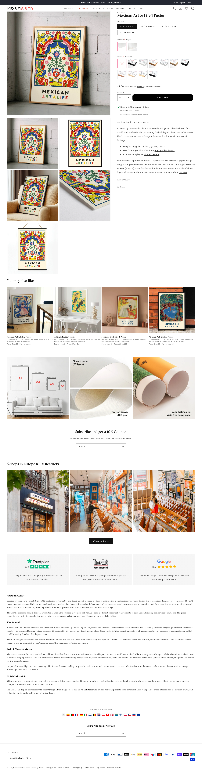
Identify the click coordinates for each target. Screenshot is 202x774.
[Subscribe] (123, 446)
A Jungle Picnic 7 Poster (65, 337)
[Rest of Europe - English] (138, 715)
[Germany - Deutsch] (81, 715)
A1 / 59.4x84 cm (127, 32)
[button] (97, 8)
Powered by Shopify (37, 768)
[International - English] (63, 715)
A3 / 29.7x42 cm (148, 26)
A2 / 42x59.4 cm (169, 26)
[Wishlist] (187, 8)
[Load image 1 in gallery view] (32, 143)
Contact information (114, 767)
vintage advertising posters (60, 690)
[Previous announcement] (64, 2)
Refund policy (89, 767)
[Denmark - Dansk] (112, 715)
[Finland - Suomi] (120, 715)
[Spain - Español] (68, 715)
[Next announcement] (138, 2)
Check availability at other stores (134, 115)
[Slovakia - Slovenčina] (134, 715)
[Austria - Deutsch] (103, 715)
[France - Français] (76, 715)
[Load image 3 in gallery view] (32, 195)
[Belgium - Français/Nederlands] (94, 715)
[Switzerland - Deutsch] (107, 715)
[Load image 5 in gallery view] (32, 248)
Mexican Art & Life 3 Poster (161, 337)
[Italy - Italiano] (85, 715)
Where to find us (101, 541)
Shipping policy (77, 767)
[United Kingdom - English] (98, 715)
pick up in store (152, 154)
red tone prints (112, 690)
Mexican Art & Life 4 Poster (114, 337)
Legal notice (101, 767)
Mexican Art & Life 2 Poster (19, 337)
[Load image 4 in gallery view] (84, 195)
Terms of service (63, 767)
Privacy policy (51, 767)
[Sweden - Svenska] (116, 715)
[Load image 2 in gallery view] (84, 143)
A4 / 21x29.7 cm (127, 26)
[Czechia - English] (129, 715)
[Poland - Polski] (125, 715)
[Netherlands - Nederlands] (90, 715)
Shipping (140, 86)
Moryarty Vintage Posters (21, 768)
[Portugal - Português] (72, 715)
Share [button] (122, 187)
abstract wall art (92, 690)
